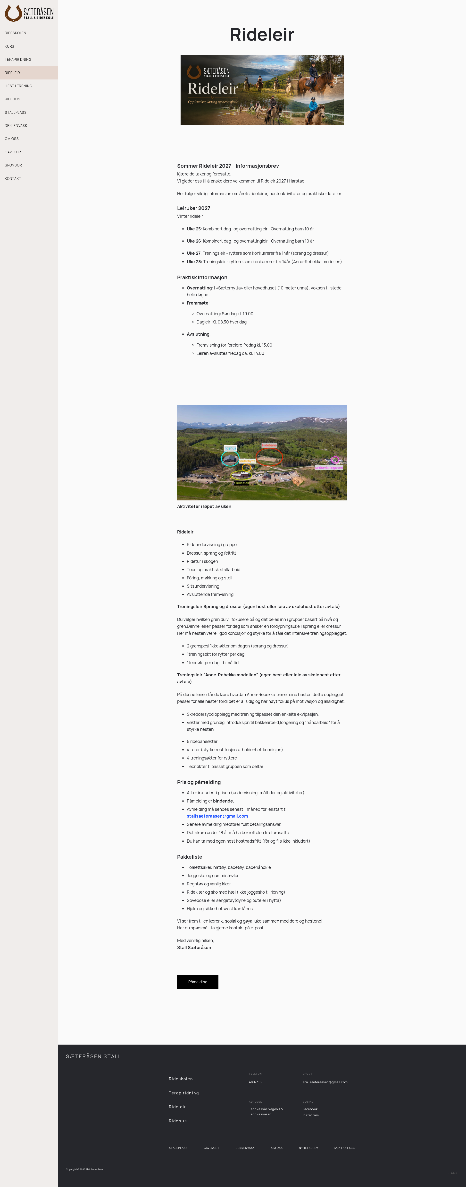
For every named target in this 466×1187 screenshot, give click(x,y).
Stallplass (16, 112)
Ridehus (12, 99)
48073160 (256, 1082)
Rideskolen (15, 33)
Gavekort (14, 152)
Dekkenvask (16, 125)
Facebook (310, 1109)
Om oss (12, 138)
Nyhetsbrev (308, 1148)
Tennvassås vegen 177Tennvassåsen (266, 1111)
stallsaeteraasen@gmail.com (325, 1082)
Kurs (9, 46)
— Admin (452, 1173)
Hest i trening (18, 86)
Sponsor (13, 165)
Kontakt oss (344, 1148)
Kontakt (13, 178)
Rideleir (12, 72)
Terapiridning (18, 59)
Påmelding (197, 982)
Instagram (311, 1115)
